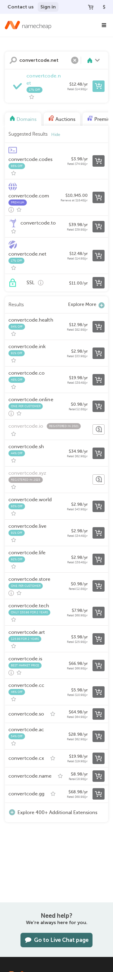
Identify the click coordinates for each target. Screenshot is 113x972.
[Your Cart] (90, 7)
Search (13, 60)
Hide (55, 134)
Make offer (99, 429)
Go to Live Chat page (61, 940)
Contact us (21, 7)
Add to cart (99, 86)
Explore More (82, 304)
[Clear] (74, 60)
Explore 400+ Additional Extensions (57, 812)
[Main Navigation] (104, 25)
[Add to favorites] (31, 97)
